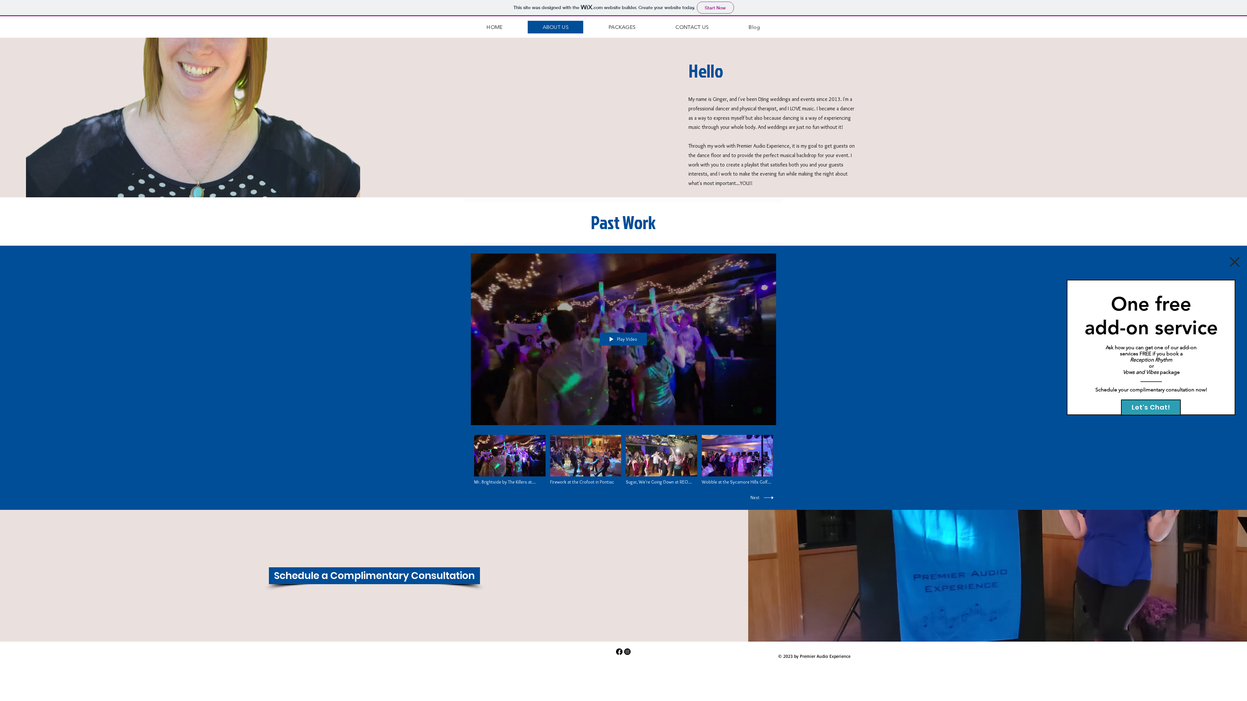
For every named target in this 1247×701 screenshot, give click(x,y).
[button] (1235, 262)
